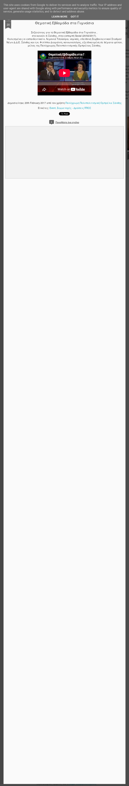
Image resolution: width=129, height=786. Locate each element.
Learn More (59, 16)
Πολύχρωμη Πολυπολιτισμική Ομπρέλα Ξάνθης (94, 102)
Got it (75, 16)
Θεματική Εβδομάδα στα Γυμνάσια (64, 22)
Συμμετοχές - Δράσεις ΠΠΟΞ (74, 108)
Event (53, 108)
